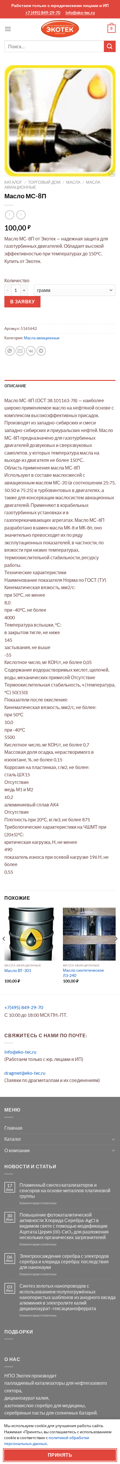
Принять (60, 1455)
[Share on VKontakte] (31, 351)
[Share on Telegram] (41, 351)
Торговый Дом (44, 182)
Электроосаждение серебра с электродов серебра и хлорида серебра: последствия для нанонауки (64, 1261)
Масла (73, 182)
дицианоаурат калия (26, 1398)
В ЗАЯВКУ (22, 301)
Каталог (13, 182)
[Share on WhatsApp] (10, 351)
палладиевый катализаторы (34, 1383)
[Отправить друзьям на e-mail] (20, 351)
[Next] (116, 950)
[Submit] (110, 46)
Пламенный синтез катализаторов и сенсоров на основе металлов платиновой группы (65, 1190)
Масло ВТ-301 (17, 970)
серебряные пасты (24, 1412)
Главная (13, 1128)
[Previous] (4, 950)
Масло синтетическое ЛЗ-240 (83, 973)
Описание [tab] (15, 385)
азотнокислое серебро (28, 1405)
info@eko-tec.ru (80, 12)
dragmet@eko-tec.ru (24, 1073)
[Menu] (7, 29)
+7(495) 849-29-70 (23, 1007)
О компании (17, 1150)
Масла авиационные (41, 338)
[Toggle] (113, 1139)
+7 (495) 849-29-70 (42, 12)
